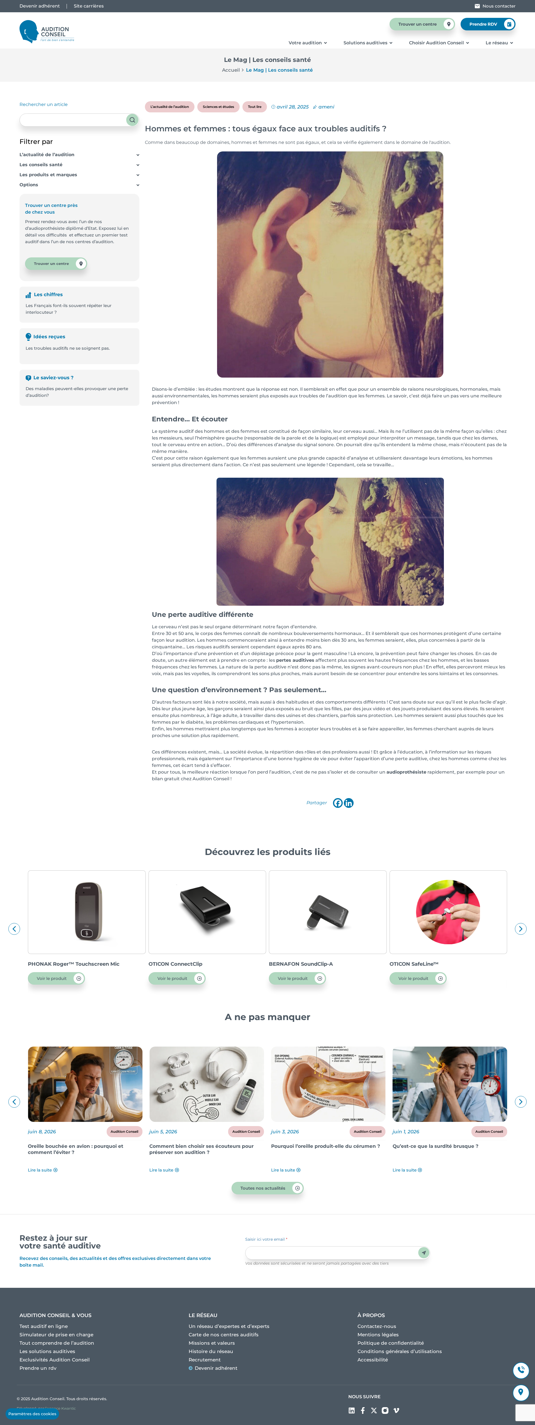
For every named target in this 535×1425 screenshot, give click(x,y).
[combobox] (79, 120)
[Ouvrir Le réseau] (511, 43)
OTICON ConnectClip (175, 964)
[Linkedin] (349, 803)
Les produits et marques (48, 174)
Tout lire (254, 107)
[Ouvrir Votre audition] (325, 43)
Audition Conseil (124, 1131)
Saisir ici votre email (266, 1239)
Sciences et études (218, 107)
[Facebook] (338, 803)
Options (29, 184)
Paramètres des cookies (32, 1413)
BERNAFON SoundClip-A (301, 964)
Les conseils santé (41, 164)
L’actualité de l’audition (47, 154)
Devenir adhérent (40, 6)
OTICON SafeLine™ (414, 964)
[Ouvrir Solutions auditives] (391, 43)
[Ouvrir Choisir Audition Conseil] (467, 43)
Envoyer (424, 1253)
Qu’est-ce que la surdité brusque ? (435, 1146)
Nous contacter (499, 6)
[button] (14, 929)
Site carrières (89, 6)
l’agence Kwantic (60, 1408)
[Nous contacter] (477, 6)
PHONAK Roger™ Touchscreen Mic (74, 964)
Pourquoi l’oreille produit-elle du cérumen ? (325, 1146)
